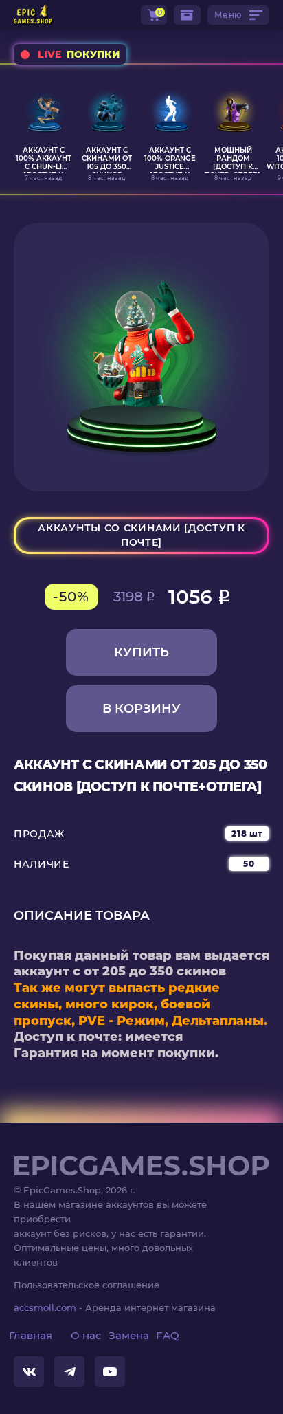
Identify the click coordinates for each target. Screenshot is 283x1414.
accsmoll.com (45, 1307)
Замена (129, 1335)
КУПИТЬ (141, 652)
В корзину (141, 708)
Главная (30, 1335)
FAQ (167, 1335)
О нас (86, 1335)
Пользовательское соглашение (86, 1284)
